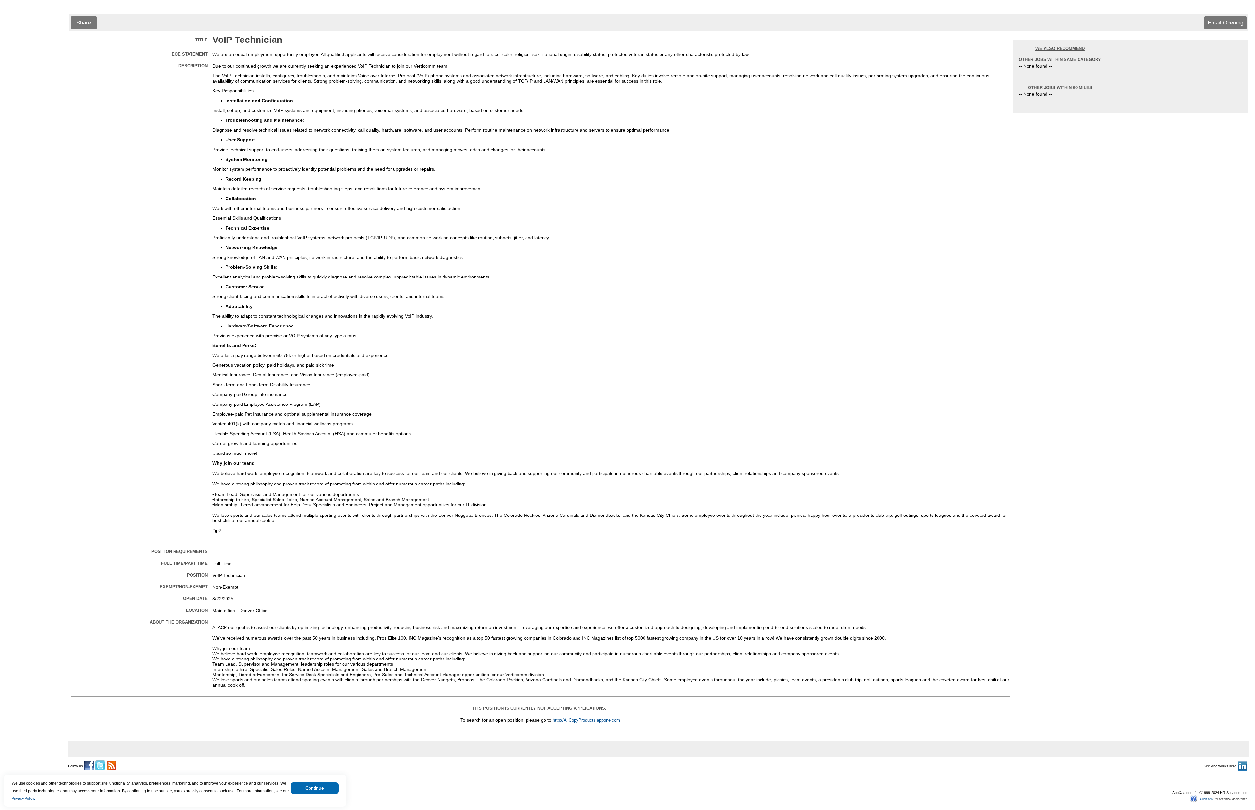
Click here (1207, 798)
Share (83, 23)
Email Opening (1225, 23)
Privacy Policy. (23, 798)
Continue (314, 788)
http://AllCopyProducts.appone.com (586, 720)
